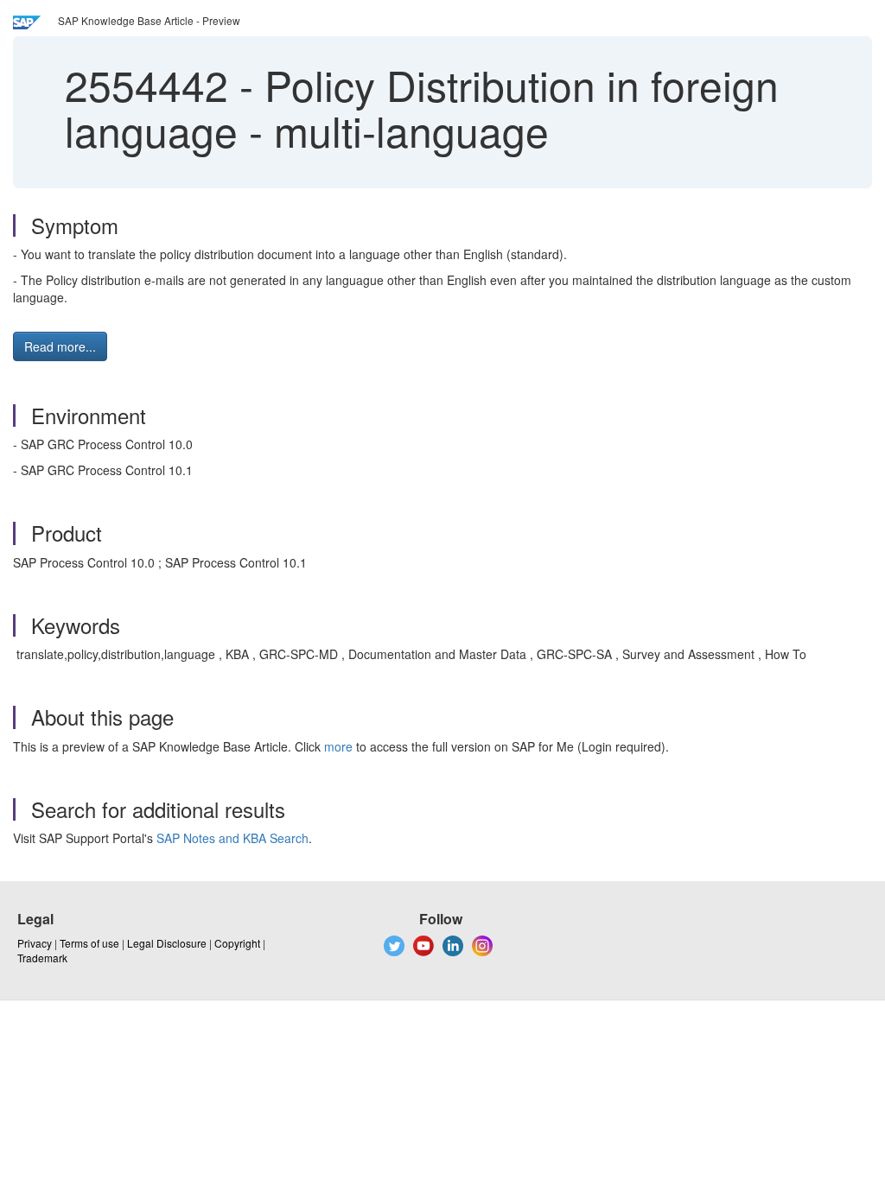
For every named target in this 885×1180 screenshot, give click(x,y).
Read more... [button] (60, 346)
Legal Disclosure (167, 943)
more (338, 746)
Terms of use (89, 943)
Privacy (34, 943)
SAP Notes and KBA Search (232, 838)
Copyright (237, 943)
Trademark (42, 957)
